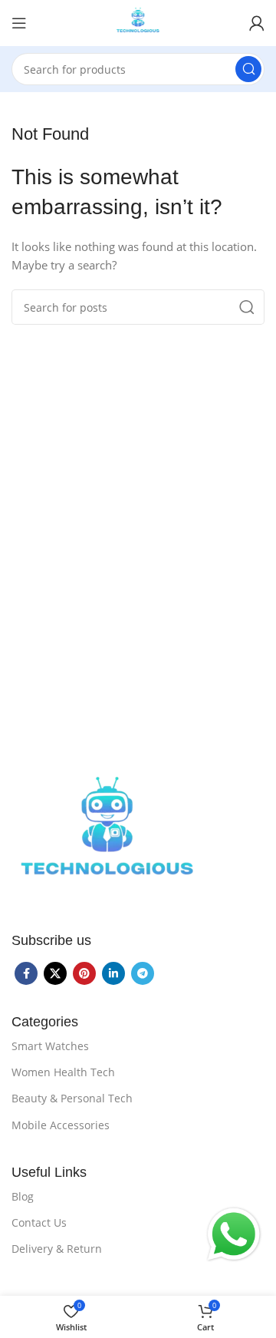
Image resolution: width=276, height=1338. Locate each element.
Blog (23, 1196)
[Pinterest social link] (84, 973)
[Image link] (107, 836)
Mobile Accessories (61, 1125)
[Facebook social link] (26, 973)
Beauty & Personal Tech (72, 1098)
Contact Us (39, 1222)
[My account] (257, 23)
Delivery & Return (57, 1248)
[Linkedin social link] (113, 973)
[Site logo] (138, 21)
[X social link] (55, 973)
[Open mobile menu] (19, 23)
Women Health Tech (63, 1072)
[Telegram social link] (142, 973)
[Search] (248, 69)
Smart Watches (50, 1046)
